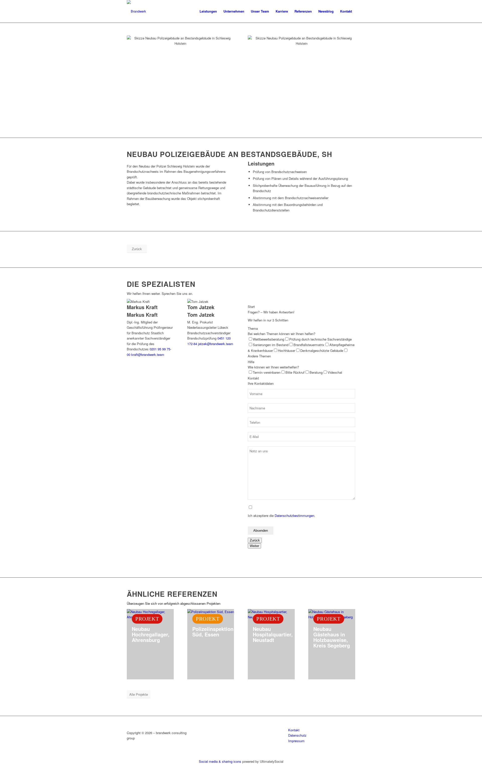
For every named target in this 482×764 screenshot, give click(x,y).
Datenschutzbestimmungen (294, 515)
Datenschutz (297, 735)
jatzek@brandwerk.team (215, 343)
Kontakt (293, 730)
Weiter (254, 546)
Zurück (255, 540)
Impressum (296, 740)
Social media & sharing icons (220, 761)
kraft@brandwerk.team (147, 354)
